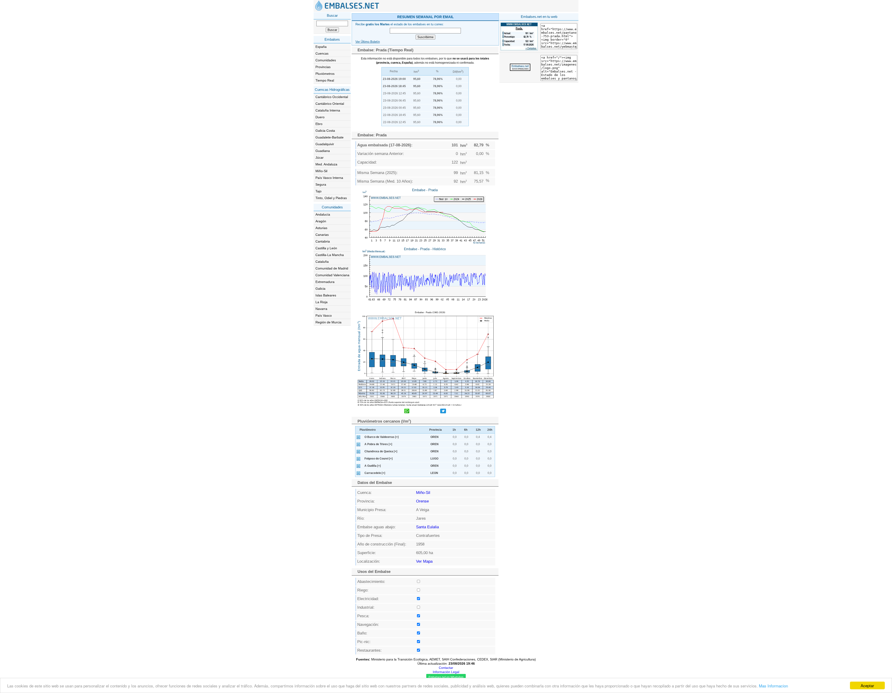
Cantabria (322, 241)
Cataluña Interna (327, 110)
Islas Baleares (325, 295)
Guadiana (322, 151)
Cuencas (321, 53)
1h (454, 429)
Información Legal (446, 672)
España (321, 47)
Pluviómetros (324, 74)
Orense (422, 501)
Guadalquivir (324, 144)
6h (465, 429)
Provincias (323, 67)
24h (489, 429)
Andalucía (322, 214)
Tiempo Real (324, 80)
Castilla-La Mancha (329, 255)
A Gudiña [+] (372, 465)
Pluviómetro (368, 429)
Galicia (320, 288)
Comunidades (325, 60)
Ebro (318, 124)
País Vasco (323, 315)
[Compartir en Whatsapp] (406, 411)
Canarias (322, 234)
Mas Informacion (773, 686)
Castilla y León (326, 248)
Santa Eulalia (427, 527)
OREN (434, 437)
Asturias (321, 228)
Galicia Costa (325, 130)
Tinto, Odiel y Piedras (331, 198)
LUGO (434, 458)
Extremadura (324, 282)
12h (478, 429)
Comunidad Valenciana (332, 275)
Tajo (318, 191)
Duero (320, 117)
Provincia (435, 429)
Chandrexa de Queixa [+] (380, 451)
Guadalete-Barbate (329, 137)
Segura (320, 184)
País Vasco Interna (329, 178)
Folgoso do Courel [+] (378, 458)
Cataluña (322, 261)
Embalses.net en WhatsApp (446, 677)
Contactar (446, 668)
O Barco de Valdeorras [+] (381, 437)
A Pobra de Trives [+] (378, 444)
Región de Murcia (328, 322)
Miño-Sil (321, 171)
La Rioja (321, 302)
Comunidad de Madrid (331, 268)
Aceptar (867, 685)
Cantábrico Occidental (331, 97)
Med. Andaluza (326, 164)
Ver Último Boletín (367, 41)
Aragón (320, 221)
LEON (434, 473)
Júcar (319, 157)
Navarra (321, 309)
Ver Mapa (424, 561)
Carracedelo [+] (374, 473)
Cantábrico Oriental (329, 103)
